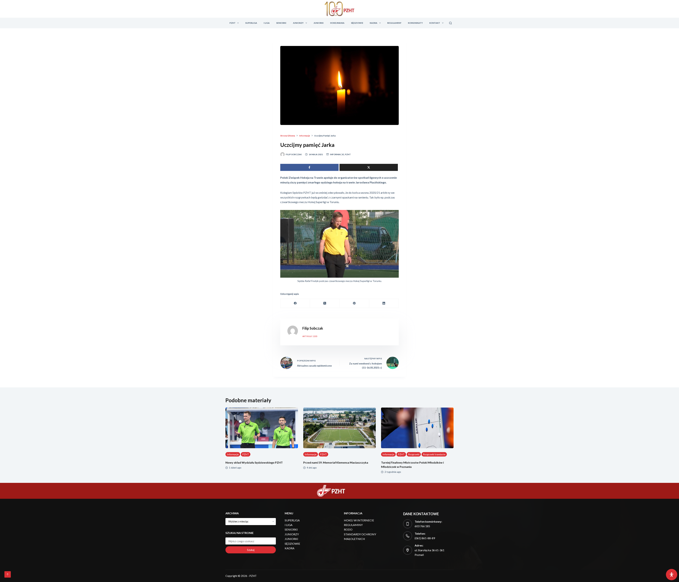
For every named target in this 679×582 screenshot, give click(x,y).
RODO (348, 529)
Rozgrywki (413, 454)
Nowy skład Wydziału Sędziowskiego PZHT (254, 462)
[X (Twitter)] (325, 303)
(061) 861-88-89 (425, 538)
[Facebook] (295, 303)
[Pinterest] (354, 303)
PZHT (233, 23)
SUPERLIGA (251, 23)
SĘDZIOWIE (357, 23)
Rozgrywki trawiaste (434, 454)
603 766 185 (422, 526)
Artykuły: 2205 (309, 336)
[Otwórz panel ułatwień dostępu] (671, 574)
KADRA (373, 23)
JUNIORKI (319, 23)
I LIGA (267, 23)
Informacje (337, 154)
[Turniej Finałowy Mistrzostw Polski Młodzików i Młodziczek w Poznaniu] (417, 428)
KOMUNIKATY (415, 23)
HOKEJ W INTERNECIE (359, 520)
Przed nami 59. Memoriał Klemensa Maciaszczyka (335, 462)
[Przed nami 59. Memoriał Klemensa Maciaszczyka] (339, 428)
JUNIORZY (298, 23)
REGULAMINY (394, 23)
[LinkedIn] (384, 303)
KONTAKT (434, 23)
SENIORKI (281, 23)
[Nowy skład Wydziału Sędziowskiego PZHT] (261, 428)
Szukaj (250, 549)
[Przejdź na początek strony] (7, 574)
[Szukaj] (450, 23)
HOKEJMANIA (337, 23)
